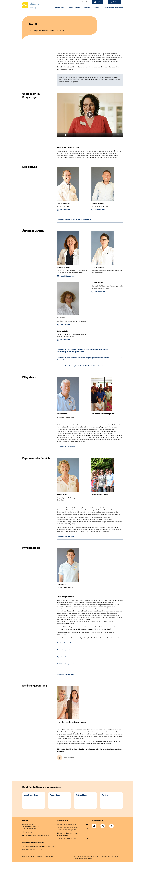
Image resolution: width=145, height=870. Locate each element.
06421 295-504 (100, 291)
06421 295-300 (100, 210)
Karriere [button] (96, 7)
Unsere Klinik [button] (59, 7)
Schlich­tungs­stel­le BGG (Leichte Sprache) (36, 846)
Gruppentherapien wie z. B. (65, 650)
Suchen (115, 2)
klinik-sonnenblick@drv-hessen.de (37, 835)
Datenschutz (49, 856)
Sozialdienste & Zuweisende (113, 7)
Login (99, 2)
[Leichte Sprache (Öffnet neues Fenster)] (82, 2)
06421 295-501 (65, 210)
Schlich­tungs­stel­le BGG (30, 850)
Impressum (39, 856)
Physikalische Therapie (64, 657)
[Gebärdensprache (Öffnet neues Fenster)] (86, 2)
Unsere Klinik (35, 13)
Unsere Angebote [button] (74, 7)
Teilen (111, 826)
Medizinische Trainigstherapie (66, 663)
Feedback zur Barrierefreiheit (67, 838)
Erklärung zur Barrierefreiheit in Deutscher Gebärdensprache (67, 829)
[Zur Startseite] (33, 5)
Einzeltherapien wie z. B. (64, 643)
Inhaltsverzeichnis (28, 856)
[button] (114, 2)
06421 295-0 (29, 832)
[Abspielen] (89, 114)
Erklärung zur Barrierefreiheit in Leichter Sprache (67, 834)
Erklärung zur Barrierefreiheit (67, 824)
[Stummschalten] (117, 135)
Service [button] (87, 7)
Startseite (24, 13)
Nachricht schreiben (67, 276)
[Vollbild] (120, 135)
